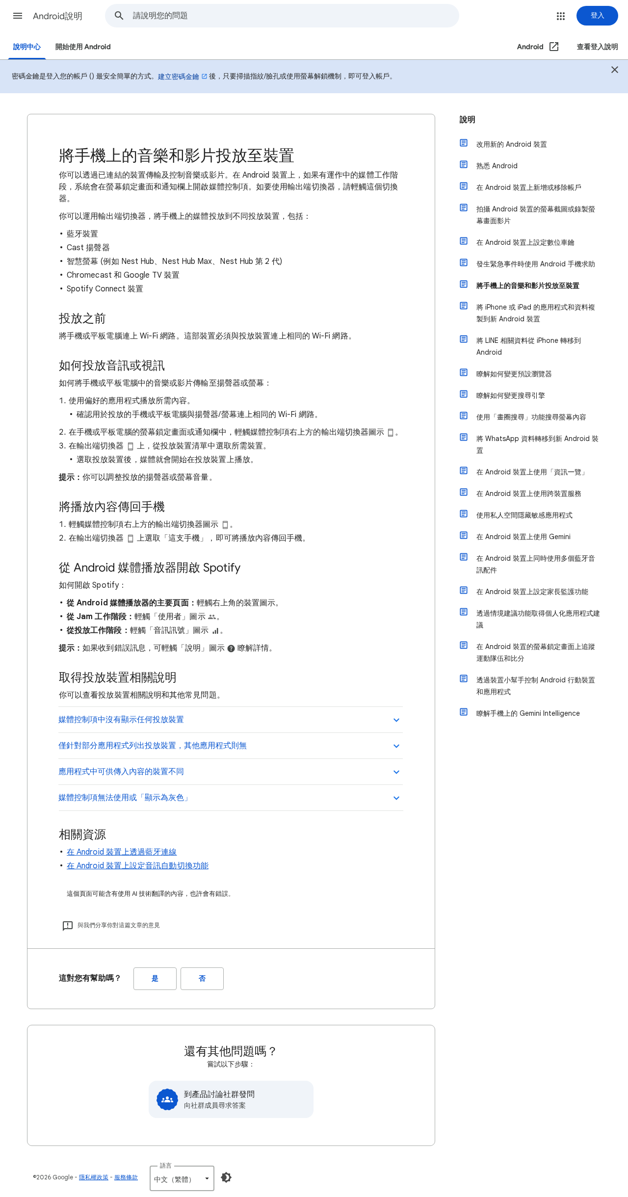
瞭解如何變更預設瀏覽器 (514, 373)
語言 (166, 1165)
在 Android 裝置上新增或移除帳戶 (528, 187)
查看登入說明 (597, 47)
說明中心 (27, 47)
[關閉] (615, 71)
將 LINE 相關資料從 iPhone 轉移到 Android (528, 346)
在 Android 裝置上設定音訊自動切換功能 (138, 866)
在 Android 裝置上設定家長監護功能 (532, 591)
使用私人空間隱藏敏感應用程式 (524, 515)
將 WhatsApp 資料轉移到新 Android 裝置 (537, 444)
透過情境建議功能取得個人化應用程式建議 (538, 619)
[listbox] (182, 1178)
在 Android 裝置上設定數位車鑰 (525, 242)
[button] (17, 15)
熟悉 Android (497, 165)
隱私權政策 (93, 1177)
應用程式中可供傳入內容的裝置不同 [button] (121, 772)
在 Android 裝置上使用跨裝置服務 (528, 493)
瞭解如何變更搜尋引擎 (510, 395)
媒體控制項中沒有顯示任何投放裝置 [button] (121, 720)
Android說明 (57, 16)
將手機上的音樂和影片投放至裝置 (527, 285)
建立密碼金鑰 (178, 76)
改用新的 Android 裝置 (511, 144)
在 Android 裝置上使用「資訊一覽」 (532, 472)
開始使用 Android (83, 47)
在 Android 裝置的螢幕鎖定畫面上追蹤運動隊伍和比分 (535, 652)
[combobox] (296, 15)
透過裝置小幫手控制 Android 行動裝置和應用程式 (535, 686)
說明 (467, 120)
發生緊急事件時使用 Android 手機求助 (535, 264)
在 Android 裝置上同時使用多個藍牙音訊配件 (535, 564)
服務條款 (126, 1177)
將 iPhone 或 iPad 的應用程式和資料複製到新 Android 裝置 (535, 313)
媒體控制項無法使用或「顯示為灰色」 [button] (125, 798)
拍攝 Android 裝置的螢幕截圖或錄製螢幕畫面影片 (535, 215)
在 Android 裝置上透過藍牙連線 (122, 852)
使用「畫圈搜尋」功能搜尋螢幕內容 (531, 417)
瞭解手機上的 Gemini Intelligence (528, 713)
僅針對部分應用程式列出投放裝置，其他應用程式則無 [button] (152, 746)
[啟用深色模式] (226, 1177)
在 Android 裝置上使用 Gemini (523, 536)
